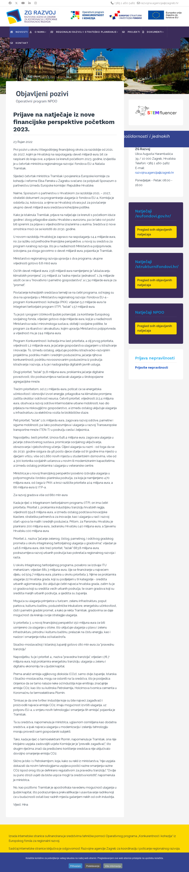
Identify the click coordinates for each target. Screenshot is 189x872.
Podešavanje (92, 865)
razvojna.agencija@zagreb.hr (159, 3)
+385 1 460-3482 (124, 3)
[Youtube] (23, 3)
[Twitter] (16, 3)
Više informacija (113, 865)
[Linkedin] (29, 3)
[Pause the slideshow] (177, 66)
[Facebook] (10, 3)
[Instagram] (35, 3)
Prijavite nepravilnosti (151, 367)
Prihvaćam (75, 865)
